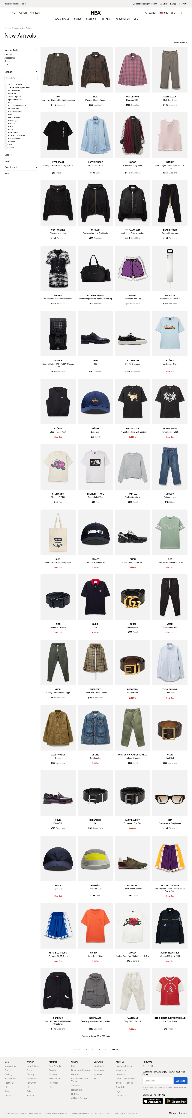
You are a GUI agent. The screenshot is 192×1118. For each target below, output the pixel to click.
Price (7, 173)
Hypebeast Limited (16, 1113)
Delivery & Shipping (80, 1070)
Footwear (9, 1082)
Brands (8, 71)
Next (115, 1049)
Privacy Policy (119, 1113)
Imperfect (60, 173)
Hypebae (97, 1074)
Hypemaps (98, 1070)
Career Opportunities (126, 1078)
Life (6, 64)
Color (7, 161)
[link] (15, 3)
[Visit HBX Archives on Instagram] (148, 1066)
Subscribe (180, 1080)
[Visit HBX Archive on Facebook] (143, 1066)
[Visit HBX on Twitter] (152, 1066)
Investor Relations (124, 1082)
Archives (35, 13)
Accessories (9, 57)
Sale (6, 1091)
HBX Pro (75, 1094)
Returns (75, 1074)
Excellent (61, 105)
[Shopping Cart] (186, 12)
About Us (75, 1085)
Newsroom (121, 1070)
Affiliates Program (79, 1098)
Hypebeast (98, 1066)
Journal (8, 1095)
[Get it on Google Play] (176, 1101)
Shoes (7, 61)
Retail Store (76, 1089)
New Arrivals (26, 28)
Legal (118, 1091)
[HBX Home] (96, 12)
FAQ (73, 1066)
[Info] (11, 155)
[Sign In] (180, 12)
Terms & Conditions (102, 1113)
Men (14, 13)
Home (7, 28)
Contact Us (121, 1095)
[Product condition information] (16, 167)
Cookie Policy (133, 1113)
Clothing (8, 54)
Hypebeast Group (124, 1066)
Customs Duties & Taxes (79, 1080)
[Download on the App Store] (152, 1101)
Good (98, 173)
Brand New (135, 173)
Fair (60, 502)
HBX (95, 1078)
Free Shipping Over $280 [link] (146, 3)
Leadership (121, 1074)
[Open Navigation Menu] (6, 12)
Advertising (121, 1087)
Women (23, 13)
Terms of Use (173, 1087)
